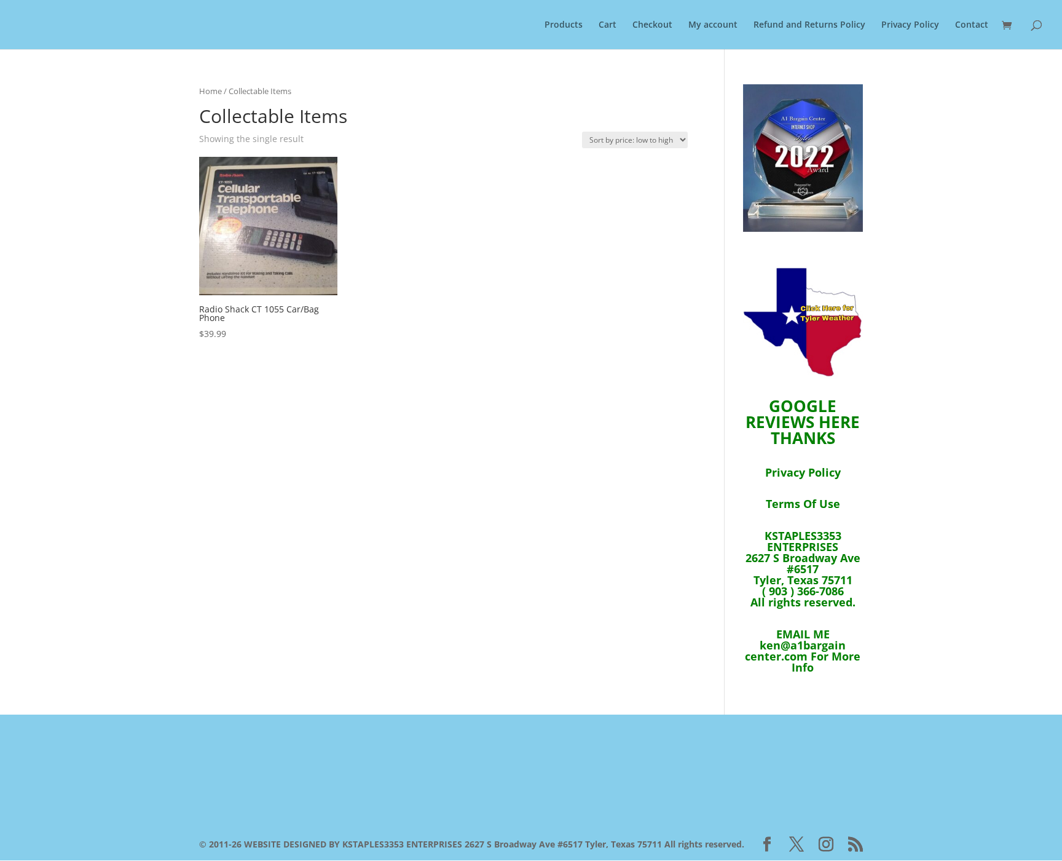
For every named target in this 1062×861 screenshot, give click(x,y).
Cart (607, 25)
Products (564, 25)
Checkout (652, 25)
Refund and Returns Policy (809, 25)
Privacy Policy (910, 25)
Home (210, 91)
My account (713, 25)
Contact (971, 25)
